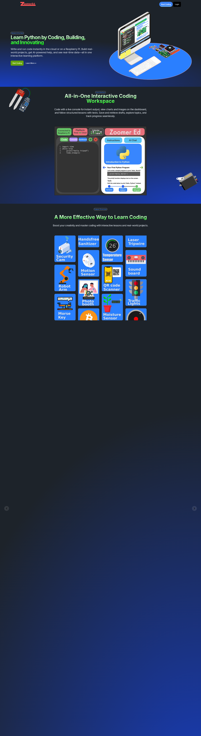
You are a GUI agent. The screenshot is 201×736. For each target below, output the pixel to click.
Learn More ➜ (31, 63)
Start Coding (166, 4)
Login (177, 4)
